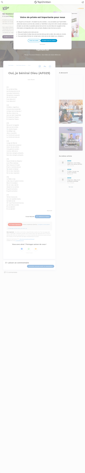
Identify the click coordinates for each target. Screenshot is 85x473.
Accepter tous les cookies (49, 40)
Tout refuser (42, 44)
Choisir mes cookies (33, 40)
